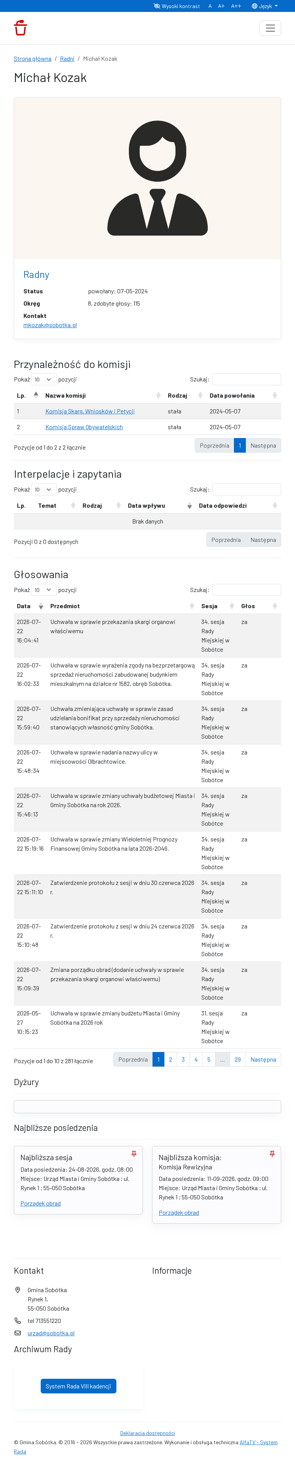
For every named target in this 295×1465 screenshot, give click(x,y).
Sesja (209, 605)
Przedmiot (65, 605)
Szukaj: (200, 379)
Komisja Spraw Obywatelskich (84, 426)
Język (265, 6)
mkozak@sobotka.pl (50, 324)
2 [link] (170, 1059)
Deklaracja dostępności (147, 1433)
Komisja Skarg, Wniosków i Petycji (90, 411)
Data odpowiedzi (223, 505)
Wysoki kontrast (180, 6)
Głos (248, 605)
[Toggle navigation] (270, 28)
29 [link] (238, 1059)
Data (23, 605)
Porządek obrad (40, 1203)
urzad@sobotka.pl (51, 1332)
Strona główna (32, 58)
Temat (47, 505)
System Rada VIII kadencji (78, 1386)
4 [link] (196, 1059)
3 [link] (183, 1059)
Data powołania (232, 395)
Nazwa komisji (65, 395)
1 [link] (240, 445)
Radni (67, 58)
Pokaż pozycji (45, 379)
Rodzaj (177, 395)
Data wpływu (146, 505)
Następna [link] (263, 1059)
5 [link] (208, 1059)
